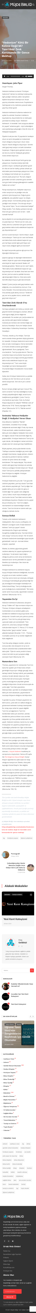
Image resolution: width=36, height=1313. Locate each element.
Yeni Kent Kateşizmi (15, 919)
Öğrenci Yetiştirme (26, 838)
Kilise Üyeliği (7, 1083)
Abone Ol (9, 1297)
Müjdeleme (7, 1103)
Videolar (6, 1130)
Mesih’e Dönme (8, 1096)
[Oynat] (5, 76)
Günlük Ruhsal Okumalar (12, 1066)
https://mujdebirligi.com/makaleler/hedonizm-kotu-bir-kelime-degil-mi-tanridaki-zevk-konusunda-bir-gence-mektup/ (18, 829)
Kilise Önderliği (8, 1079)
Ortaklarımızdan (9, 1110)
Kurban (29, 1168)
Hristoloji (19, 1152)
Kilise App (6, 1264)
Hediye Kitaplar (10, 1024)
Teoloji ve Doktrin (17, 894)
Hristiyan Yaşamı (12, 838)
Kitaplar (19, 1024)
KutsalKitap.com (8, 1267)
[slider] (30, 76)
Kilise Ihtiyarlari (19, 1160)
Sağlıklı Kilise (8, 1113)
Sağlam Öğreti (8, 1261)
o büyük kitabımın (15, 751)
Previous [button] (30, 1016)
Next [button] (33, 1016)
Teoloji (23, 1184)
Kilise (21, 1156)
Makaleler (5, 17)
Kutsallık (5, 1172)
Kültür (5, 1089)
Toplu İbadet (8, 1127)
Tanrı (4, 1184)
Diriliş (28, 1144)
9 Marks (6, 1258)
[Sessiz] (26, 76)
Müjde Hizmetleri (9, 1100)
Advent (6, 1062)
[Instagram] (8, 1241)
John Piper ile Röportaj (10, 1156)
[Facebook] (4, 1241)
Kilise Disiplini (8, 1076)
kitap (15, 1168)
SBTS (15, 1180)
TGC (17, 1188)
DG (4, 838)
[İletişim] (12, 1241)
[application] (18, 76)
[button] (33, 4)
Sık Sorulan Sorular (10, 1117)
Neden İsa (6, 1251)
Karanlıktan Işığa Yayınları (12, 1254)
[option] (18, 910)
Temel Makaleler (9, 1120)
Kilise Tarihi (6, 1164)
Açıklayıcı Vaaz (8, 1059)
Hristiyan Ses (7, 1271)
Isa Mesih (27, 1152)
